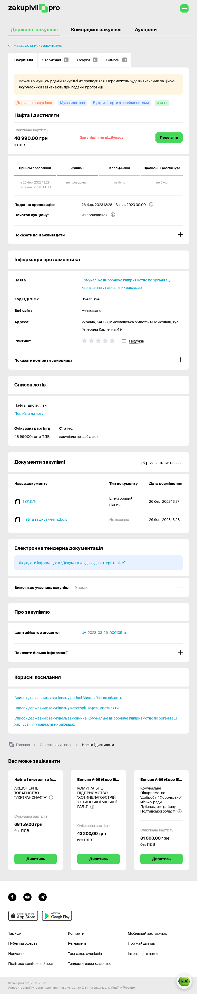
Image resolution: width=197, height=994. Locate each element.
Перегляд (169, 137)
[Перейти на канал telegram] (42, 896)
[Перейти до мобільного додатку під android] (57, 916)
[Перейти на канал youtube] (27, 896)
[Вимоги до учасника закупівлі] (98, 587)
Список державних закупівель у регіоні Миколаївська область (68, 697)
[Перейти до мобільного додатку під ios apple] (23, 916)
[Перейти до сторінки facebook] (12, 896)
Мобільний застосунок (147, 933)
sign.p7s (29, 501)
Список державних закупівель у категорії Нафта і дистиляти (66, 708)
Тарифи (15, 933)
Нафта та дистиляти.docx (45, 519)
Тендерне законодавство (89, 963)
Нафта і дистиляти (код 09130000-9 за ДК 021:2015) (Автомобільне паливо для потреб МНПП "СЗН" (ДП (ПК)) (35, 779)
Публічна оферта (22, 943)
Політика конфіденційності (31, 963)
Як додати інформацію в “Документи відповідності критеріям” (72, 563)
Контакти (76, 933)
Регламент (77, 943)
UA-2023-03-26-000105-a (104, 632)
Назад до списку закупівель (38, 45)
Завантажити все (165, 463)
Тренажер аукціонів (85, 953)
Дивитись (35, 858)
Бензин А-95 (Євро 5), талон (98, 779)
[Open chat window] (184, 981)
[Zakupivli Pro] (34, 8)
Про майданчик (141, 943)
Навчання (16, 953)
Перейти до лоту (28, 413)
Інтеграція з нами (143, 953)
